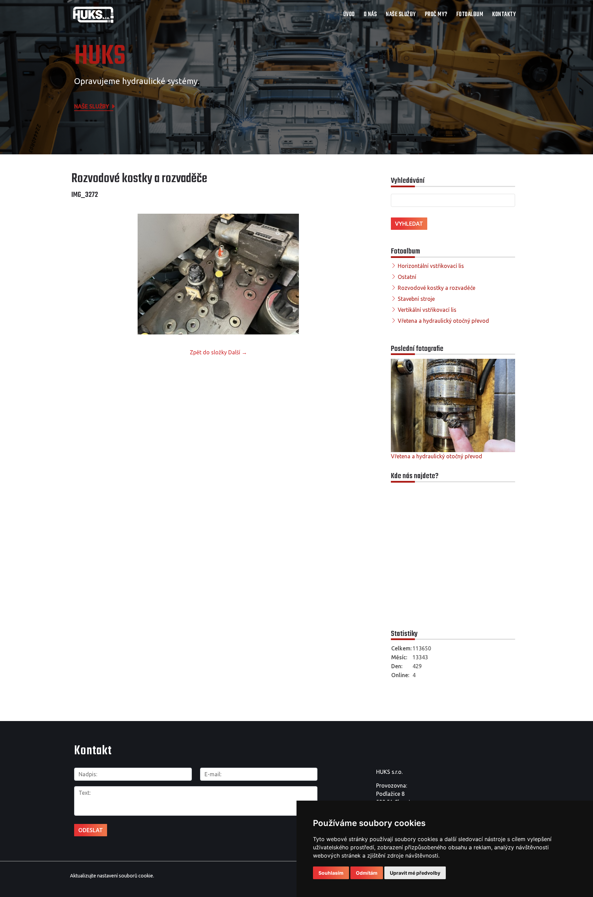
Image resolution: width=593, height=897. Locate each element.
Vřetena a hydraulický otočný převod (443, 321)
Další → (237, 352)
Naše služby (401, 14)
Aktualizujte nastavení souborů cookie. (112, 875)
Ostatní (407, 277)
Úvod (349, 14)
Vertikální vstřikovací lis (427, 310)
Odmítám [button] (366, 873)
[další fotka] (354, 274)
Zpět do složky (208, 352)
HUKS (100, 56)
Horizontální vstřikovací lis (431, 266)
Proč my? (436, 14)
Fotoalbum (470, 14)
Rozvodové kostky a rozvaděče (436, 288)
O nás (370, 14)
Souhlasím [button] (331, 873)
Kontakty (504, 14)
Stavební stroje (416, 299)
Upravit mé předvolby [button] (415, 873)
